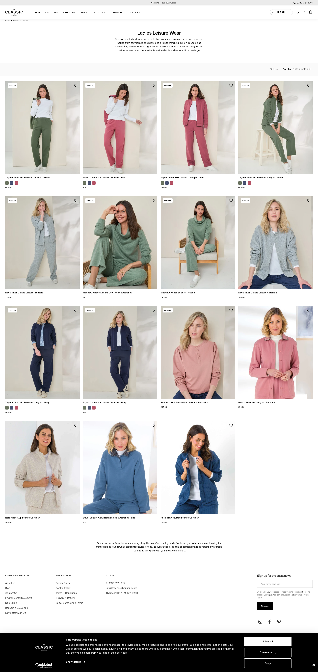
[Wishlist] (297, 12)
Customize (266, 652)
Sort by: (287, 69)
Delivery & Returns (65, 598)
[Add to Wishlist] (76, 85)
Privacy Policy (63, 583)
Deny (268, 663)
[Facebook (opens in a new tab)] (269, 622)
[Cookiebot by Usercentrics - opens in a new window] (43, 665)
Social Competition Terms (69, 603)
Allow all (268, 641)
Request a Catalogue (16, 608)
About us (10, 583)
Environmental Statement (18, 598)
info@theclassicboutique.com (121, 588)
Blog (7, 588)
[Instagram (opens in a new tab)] (260, 622)
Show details (73, 661)
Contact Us (11, 593)
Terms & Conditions (66, 593)
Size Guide (11, 603)
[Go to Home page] (14, 12)
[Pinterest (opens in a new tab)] (279, 622)
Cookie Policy (63, 588)
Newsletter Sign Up (15, 613)
